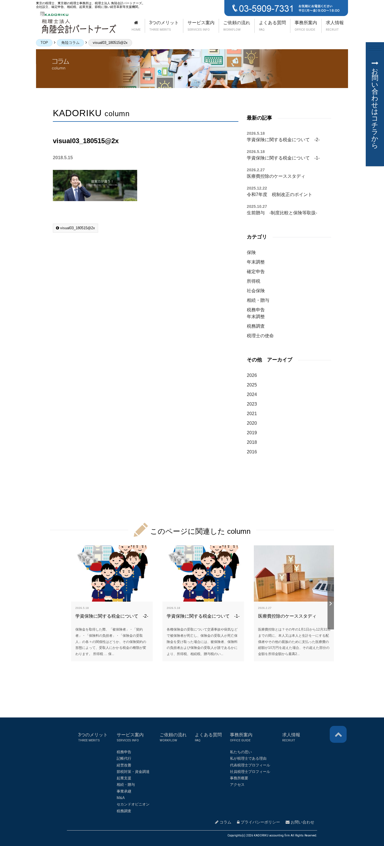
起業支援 (124, 778)
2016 (252, 451)
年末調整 (256, 262)
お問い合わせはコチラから (374, 108)
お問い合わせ (302, 822)
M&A (121, 798)
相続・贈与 (258, 300)
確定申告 (256, 271)
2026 (252, 375)
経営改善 (124, 765)
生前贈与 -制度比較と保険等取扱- (282, 212)
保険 (251, 252)
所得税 (253, 281)
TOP (44, 42)
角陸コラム (70, 42)
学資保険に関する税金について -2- (283, 139)
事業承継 (124, 791)
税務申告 (256, 309)
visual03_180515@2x (77, 228)
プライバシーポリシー (260, 822)
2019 (252, 432)
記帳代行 (124, 758)
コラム (224, 822)
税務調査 (256, 326)
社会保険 (256, 290)
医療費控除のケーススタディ (276, 176)
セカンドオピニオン (133, 804)
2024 (252, 394)
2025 (252, 384)
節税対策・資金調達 (133, 772)
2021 (252, 413)
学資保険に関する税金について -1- (283, 158)
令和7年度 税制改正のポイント (279, 194)
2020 (252, 423)
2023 (252, 404)
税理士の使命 (260, 335)
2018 (252, 442)
